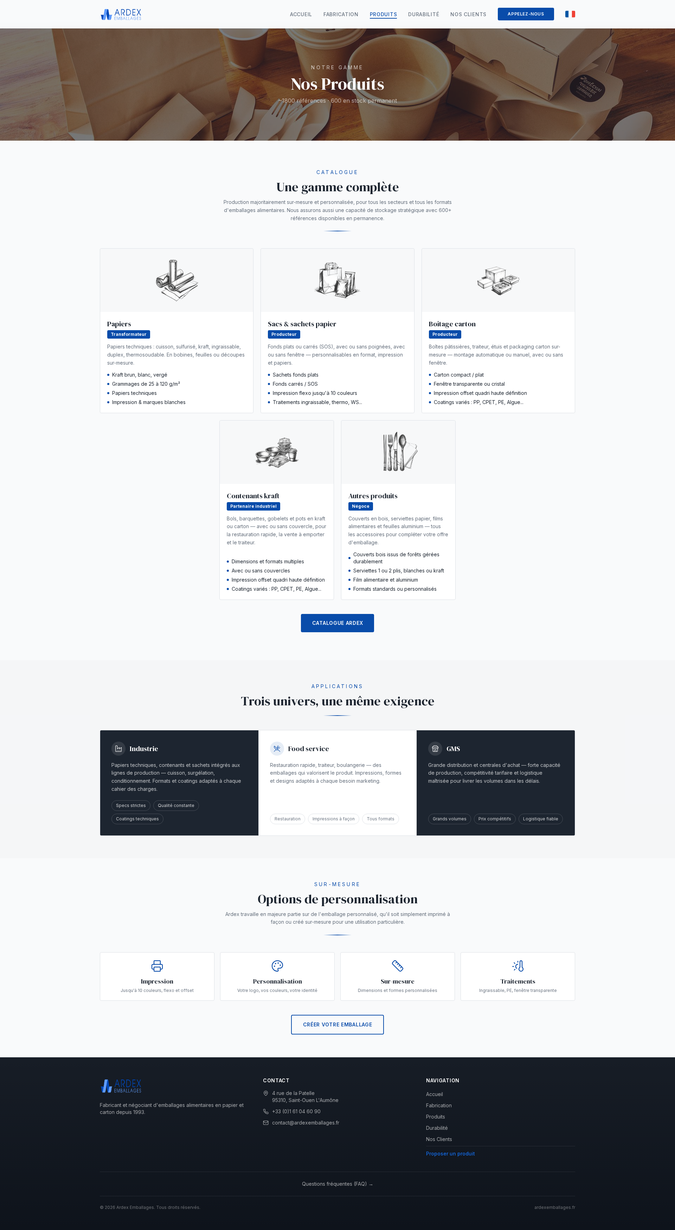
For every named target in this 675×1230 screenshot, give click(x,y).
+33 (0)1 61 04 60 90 (296, 1111)
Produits (383, 14)
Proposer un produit (450, 1154)
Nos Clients (468, 14)
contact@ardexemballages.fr (305, 1123)
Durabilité (423, 14)
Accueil (301, 14)
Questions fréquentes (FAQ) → (337, 1184)
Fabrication (341, 14)
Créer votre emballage (337, 1024)
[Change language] (570, 14)
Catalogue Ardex (337, 623)
